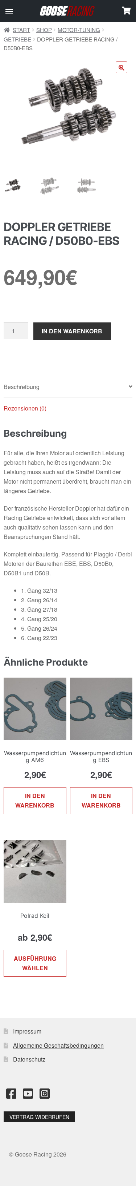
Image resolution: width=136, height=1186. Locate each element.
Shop (44, 29)
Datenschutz (29, 1059)
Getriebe (17, 39)
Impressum (27, 1031)
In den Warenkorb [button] (34, 800)
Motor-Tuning (79, 29)
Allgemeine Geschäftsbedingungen (58, 1045)
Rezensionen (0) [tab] (25, 408)
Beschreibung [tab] (22, 386)
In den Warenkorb (72, 331)
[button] (9, 11)
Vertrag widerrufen (39, 1116)
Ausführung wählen (35, 963)
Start (21, 29)
